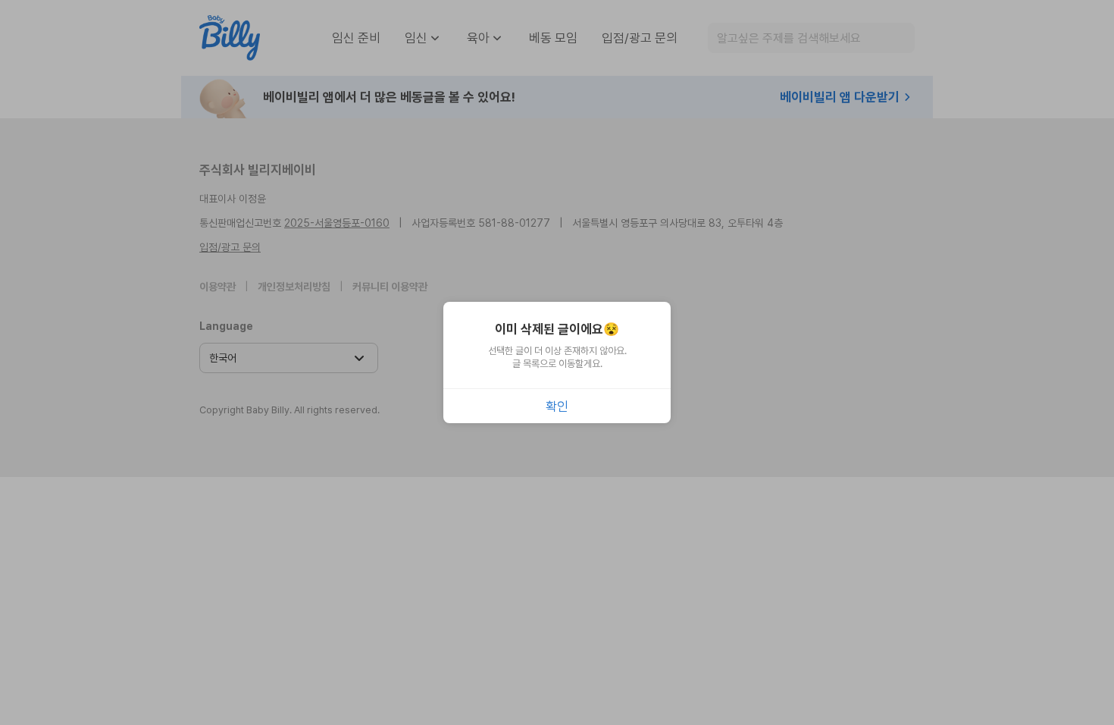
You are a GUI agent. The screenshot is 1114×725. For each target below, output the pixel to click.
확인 (557, 406)
